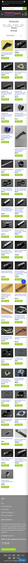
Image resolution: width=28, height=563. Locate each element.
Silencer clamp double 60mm (6, 359)
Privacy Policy (5, 509)
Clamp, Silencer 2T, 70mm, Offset (19, 170)
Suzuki (22, 25)
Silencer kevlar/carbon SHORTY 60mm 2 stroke (7, 272)
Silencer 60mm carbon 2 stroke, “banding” (7, 459)
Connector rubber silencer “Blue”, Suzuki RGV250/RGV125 (6, 137)
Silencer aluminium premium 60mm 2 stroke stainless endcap (21, 460)
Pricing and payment (7, 515)
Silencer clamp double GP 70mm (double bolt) (20, 189)
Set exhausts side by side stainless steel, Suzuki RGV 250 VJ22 (20, 317)
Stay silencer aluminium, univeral (7, 170)
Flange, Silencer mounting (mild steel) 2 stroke (7, 482)
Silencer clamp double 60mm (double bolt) (6, 420)
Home (4, 25)
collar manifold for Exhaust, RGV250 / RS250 (19, 380)
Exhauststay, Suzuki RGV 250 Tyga (21, 338)
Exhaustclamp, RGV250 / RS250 (21, 420)
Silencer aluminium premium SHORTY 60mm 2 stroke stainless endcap (21, 273)
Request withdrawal (8, 549)
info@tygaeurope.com (7, 535)
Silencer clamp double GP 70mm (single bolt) (6, 189)
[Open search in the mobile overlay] (14, 8)
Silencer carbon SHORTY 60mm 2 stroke (21, 251)
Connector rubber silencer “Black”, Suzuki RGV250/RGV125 (20, 115)
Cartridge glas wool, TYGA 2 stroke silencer (6, 316)
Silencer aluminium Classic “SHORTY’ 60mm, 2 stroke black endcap (7, 209)
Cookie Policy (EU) (6, 506)
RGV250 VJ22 (19, 26)
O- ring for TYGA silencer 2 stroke (19, 358)
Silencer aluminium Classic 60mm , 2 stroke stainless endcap (7, 252)
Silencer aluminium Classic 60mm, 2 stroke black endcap (20, 231)
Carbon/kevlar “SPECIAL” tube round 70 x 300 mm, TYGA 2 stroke (6, 115)
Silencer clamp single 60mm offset (20, 400)
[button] (2, 14)
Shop (9, 25)
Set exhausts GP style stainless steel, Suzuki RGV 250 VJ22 (6, 338)
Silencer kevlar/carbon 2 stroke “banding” (7, 72)
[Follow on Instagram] (5, 543)
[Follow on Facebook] (2, 543)
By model (15, 25)
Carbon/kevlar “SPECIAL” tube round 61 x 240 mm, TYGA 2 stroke (6, 93)
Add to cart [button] (5, 58)
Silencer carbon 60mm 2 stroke (21, 50)
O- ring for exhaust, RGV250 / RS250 (5, 400)
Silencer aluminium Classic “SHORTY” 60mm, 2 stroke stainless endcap (19, 210)
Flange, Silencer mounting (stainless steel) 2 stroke (6, 381)
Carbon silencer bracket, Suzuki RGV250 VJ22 (7, 53)
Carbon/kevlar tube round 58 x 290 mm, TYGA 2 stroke (6, 296)
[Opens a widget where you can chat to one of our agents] (22, 560)
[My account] (23, 14)
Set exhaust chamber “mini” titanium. (6, 230)
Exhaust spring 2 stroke (7, 438)
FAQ (2, 503)
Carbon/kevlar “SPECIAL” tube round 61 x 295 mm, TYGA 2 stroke (20, 93)
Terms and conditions (7, 512)
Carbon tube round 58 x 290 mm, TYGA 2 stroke (20, 295)
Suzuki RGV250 (8, 26)
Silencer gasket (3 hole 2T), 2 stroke (20, 72)
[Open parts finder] (23, 281)
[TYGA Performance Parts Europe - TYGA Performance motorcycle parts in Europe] (12, 14)
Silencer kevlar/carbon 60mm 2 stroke (20, 440)
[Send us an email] (8, 543)
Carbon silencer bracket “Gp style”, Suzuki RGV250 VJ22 (20, 150)
